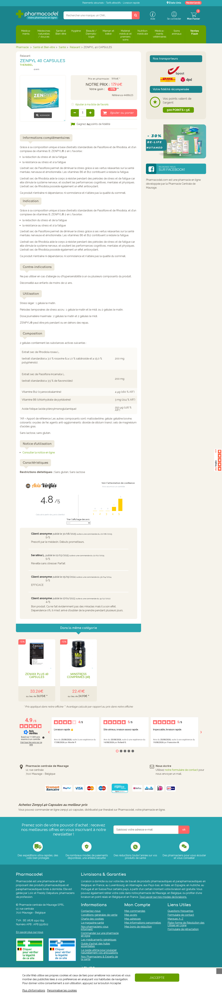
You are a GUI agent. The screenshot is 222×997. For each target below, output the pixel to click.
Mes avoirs (130, 914)
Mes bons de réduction (138, 926)
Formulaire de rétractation (183, 929)
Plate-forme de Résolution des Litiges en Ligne (186, 924)
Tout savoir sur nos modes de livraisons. (163, 896)
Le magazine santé (92, 922)
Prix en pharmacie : (99, 79)
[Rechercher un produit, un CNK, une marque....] (136, 15)
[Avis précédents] (48, 732)
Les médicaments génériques (98, 939)
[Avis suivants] (201, 732)
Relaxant (75, 47)
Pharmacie (22, 47)
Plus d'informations (33, 990)
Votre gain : (97, 89)
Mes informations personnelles (142, 922)
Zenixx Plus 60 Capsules (36, 676)
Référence (117, 95)
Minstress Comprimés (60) (78, 676)
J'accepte (157, 977)
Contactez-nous (91, 911)
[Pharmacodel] (37, 14)
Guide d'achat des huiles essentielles (95, 945)
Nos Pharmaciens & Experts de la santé (99, 958)
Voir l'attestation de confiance (118, 483)
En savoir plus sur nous (29, 932)
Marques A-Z (175, 918)
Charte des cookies (92, 918)
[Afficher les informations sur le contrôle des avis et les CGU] (43, 737)
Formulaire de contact (181, 914)
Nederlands (193, 2)
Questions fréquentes (180, 911)
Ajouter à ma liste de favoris (92, 104)
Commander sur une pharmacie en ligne (100, 934)
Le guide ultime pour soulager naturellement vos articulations (99, 951)
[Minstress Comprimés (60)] (78, 654)
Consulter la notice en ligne (38, 452)
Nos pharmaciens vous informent (94, 928)
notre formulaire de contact (181, 769)
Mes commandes (134, 911)
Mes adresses (132, 918)
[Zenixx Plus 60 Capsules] (36, 654)
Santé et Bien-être (44, 47)
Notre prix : (98, 85)
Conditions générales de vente (99, 914)
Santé (62, 47)
